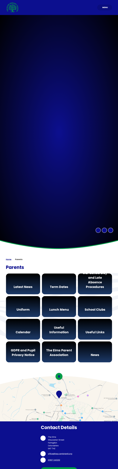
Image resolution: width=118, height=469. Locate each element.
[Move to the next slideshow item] (104, 230)
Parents (18, 259)
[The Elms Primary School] (12, 7)
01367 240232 (54, 460)
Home (8, 259)
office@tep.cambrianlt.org (60, 453)
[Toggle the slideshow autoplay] (110, 230)
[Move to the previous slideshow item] (98, 230)
